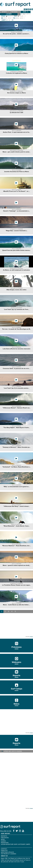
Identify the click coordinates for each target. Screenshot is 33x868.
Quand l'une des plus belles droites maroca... (16, 250)
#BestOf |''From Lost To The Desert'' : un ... (16, 191)
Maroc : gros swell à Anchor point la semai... (16, 152)
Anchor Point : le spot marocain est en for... (16, 132)
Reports (16, 675)
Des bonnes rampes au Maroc (16, 93)
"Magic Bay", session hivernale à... (16, 230)
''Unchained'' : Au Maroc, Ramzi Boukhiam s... (16, 467)
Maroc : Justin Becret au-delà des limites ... (16, 604)
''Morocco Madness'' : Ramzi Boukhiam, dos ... (16, 545)
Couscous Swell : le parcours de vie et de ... (16, 368)
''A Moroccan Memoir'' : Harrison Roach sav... (17, 408)
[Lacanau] (12, 20)
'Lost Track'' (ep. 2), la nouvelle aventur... (16, 388)
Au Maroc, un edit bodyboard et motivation (16, 270)
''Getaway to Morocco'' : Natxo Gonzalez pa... (16, 447)
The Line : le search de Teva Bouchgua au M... (16, 329)
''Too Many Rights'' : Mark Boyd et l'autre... (16, 427)
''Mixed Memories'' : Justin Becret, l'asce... (16, 526)
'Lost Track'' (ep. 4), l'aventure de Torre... (16, 309)
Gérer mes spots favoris (12, 751)
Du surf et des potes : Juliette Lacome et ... (16, 33)
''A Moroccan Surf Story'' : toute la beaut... (16, 506)
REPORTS (4, 836)
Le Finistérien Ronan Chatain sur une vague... (16, 585)
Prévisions (5, 837)
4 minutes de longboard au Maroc (16, 73)
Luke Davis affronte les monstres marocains (16, 348)
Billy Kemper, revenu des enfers (16, 289)
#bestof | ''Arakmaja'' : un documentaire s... (16, 211)
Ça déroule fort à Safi (16, 112)
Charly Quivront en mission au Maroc (16, 53)
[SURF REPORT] (10, 828)
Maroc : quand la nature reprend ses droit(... (16, 565)
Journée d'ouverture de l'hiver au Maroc (16, 171)
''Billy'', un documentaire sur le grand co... (16, 486)
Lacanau (9, 14)
